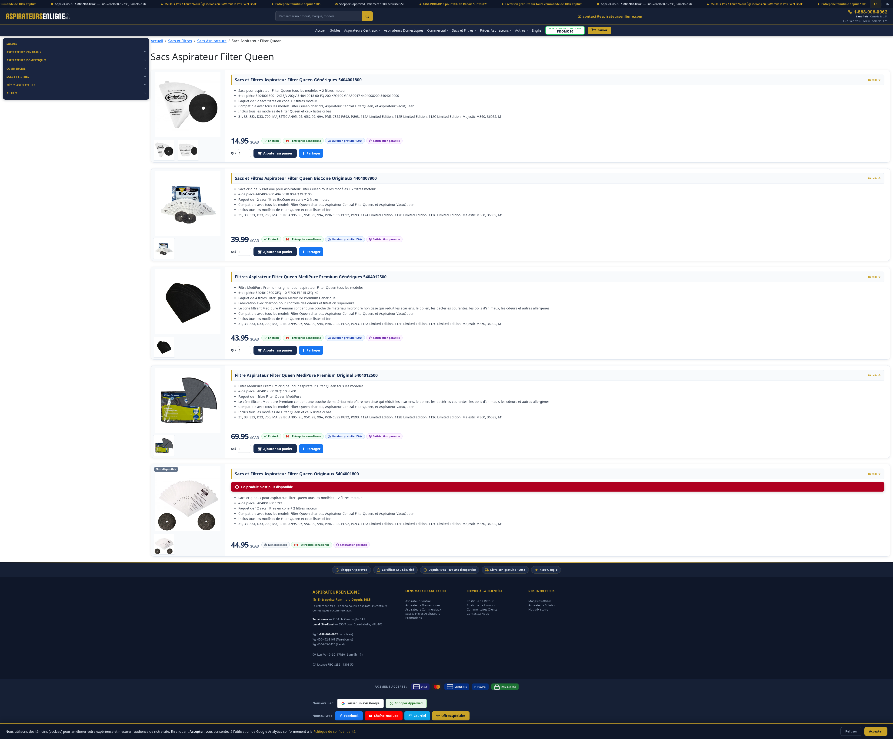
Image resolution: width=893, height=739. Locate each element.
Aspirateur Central (417, 601)
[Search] (367, 16)
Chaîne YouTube (386, 716)
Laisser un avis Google (363, 703)
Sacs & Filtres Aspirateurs (422, 613)
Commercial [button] (436, 30)
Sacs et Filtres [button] (462, 30)
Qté (234, 153)
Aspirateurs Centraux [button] (360, 30)
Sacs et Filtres (18, 77)
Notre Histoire (538, 609)
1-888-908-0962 (870, 12)
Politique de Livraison (481, 605)
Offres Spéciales (453, 716)
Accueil (321, 30)
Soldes (335, 30)
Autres (12, 93)
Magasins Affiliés (539, 601)
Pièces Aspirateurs (21, 85)
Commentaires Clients (482, 609)
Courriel (420, 716)
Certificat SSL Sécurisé (398, 570)
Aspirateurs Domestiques (403, 30)
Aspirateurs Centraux (24, 52)
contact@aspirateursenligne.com (613, 16)
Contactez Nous (478, 613)
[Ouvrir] (145, 52)
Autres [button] (520, 30)
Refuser (851, 731)
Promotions (413, 618)
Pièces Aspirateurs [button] (494, 30)
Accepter (876, 731)
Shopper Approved (354, 570)
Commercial (16, 68)
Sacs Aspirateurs (212, 40)
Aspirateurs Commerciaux (423, 609)
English (537, 30)
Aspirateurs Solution (542, 605)
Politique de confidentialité (334, 731)
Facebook (351, 716)
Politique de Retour (480, 601)
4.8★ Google (548, 570)
